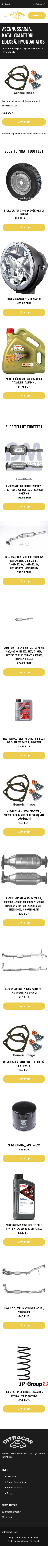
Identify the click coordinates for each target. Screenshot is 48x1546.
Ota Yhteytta (22, 1537)
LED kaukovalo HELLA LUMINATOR (24, 299)
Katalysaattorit (32, 101)
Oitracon (11, 1476)
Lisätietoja (24, 122)
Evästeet (35, 1537)
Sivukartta (35, 1541)
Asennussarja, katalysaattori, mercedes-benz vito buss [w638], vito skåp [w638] (24, 815)
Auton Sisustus (14, 1487)
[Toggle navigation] (5, 15)
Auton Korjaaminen (17, 1482)
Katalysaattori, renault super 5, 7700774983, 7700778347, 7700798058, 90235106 (24, 489)
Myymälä (37, 15)
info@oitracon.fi (39, 4)
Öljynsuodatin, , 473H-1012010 (24, 1145)
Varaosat (19, 101)
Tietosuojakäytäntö (18, 1541)
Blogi (9, 1493)
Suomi (7, 4)
